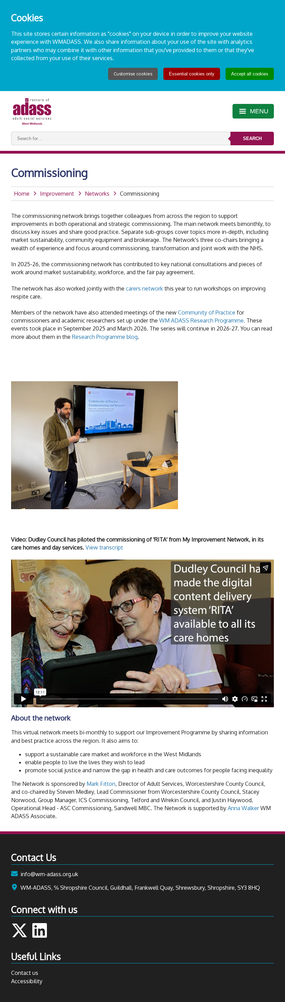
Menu (259, 111)
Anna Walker (243, 808)
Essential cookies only (191, 73)
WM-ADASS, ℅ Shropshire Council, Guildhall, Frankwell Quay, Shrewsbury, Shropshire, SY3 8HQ (140, 887)
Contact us (24, 972)
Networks (97, 193)
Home (22, 193)
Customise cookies (133, 73)
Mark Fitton (101, 783)
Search (252, 138)
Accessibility (26, 981)
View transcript (104, 547)
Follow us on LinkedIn (39, 930)
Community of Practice (206, 312)
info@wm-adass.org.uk (49, 874)
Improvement (57, 193)
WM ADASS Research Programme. (202, 320)
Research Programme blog (105, 336)
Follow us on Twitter (19, 930)
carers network (145, 288)
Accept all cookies (249, 73)
